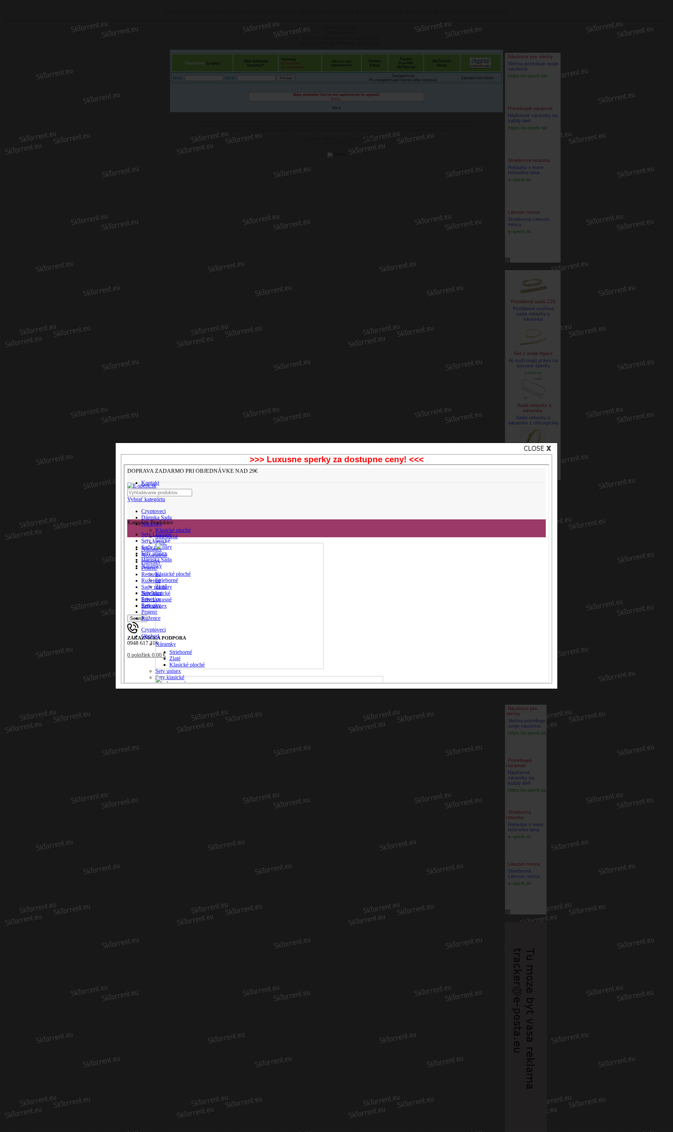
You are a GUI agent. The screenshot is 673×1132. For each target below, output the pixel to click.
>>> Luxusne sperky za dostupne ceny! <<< (337, 459)
